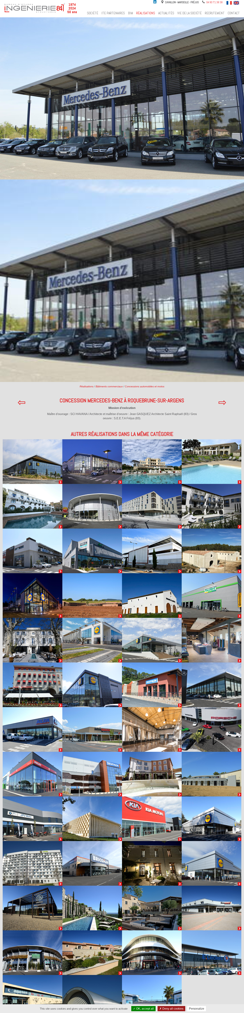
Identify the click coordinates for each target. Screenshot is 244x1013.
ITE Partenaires (113, 13)
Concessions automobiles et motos (144, 386)
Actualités (166, 13)
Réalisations (145, 13)
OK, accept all (144, 1008)
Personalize (196, 1008)
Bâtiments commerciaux (109, 386)
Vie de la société (189, 13)
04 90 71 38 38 (214, 2)
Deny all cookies (172, 1008)
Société (92, 13)
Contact (234, 13)
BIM (130, 13)
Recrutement (215, 13)
